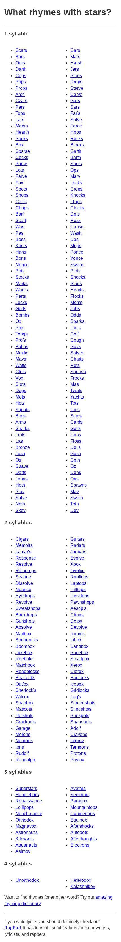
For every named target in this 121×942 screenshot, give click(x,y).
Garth (75, 151)
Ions (19, 747)
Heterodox (80, 880)
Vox (19, 378)
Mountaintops (83, 807)
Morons (22, 734)
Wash (76, 233)
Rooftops (79, 576)
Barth (75, 157)
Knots (21, 245)
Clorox (77, 671)
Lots (19, 170)
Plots (75, 270)
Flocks (77, 296)
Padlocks (79, 677)
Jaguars (78, 551)
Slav (19, 491)
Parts (20, 296)
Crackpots (25, 721)
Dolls (75, 447)
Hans (20, 252)
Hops (75, 132)
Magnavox (25, 826)
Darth (20, 69)
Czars (21, 100)
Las (19, 441)
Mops (75, 245)
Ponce (76, 252)
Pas (19, 233)
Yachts (77, 397)
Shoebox (79, 652)
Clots (20, 371)
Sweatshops (27, 608)
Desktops (79, 595)
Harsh (76, 63)
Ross (75, 220)
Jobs (75, 308)
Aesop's (78, 608)
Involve (77, 570)
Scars (21, 50)
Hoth (20, 485)
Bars (20, 56)
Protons (78, 753)
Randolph (25, 759)
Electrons (79, 845)
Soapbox (24, 703)
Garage (22, 728)
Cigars (22, 539)
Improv (77, 740)
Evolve (77, 558)
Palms (21, 346)
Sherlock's (25, 690)
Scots (76, 415)
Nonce (22, 264)
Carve (76, 94)
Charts (77, 359)
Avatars (78, 788)
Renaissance (28, 800)
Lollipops (24, 807)
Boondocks (26, 639)
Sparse (22, 151)
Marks (21, 283)
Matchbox (25, 665)
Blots (20, 415)
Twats (76, 390)
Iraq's (75, 696)
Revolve (23, 602)
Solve (76, 119)
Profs (20, 340)
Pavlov (77, 759)
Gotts (75, 428)
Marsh (21, 126)
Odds (75, 315)
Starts (76, 283)
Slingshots (80, 709)
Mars (75, 56)
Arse (20, 94)
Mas (74, 384)
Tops (20, 113)
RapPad (12, 927)
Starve (76, 88)
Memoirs (24, 545)
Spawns (78, 485)
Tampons (79, 747)
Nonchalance (28, 813)
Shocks (77, 277)
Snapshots (81, 721)
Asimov (22, 851)
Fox (19, 182)
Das (74, 239)
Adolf (75, 728)
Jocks (21, 302)
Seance (23, 576)
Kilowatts (24, 838)
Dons (75, 472)
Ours (20, 63)
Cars (75, 50)
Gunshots (25, 621)
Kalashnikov (82, 886)
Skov (20, 510)
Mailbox (23, 633)
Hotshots (24, 715)
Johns (21, 478)
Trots (20, 434)
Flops (76, 201)
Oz (73, 466)
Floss (75, 441)
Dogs (20, 390)
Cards (76, 422)
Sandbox (79, 646)
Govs (75, 346)
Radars (77, 545)
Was (19, 226)
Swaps (77, 264)
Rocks (76, 138)
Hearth (22, 132)
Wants (21, 289)
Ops (74, 170)
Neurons (24, 740)
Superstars (26, 788)
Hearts (77, 289)
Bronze (22, 447)
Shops (21, 195)
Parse (21, 163)
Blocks (77, 144)
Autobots (79, 832)
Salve (21, 497)
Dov (74, 510)
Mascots (23, 709)
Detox (76, 621)
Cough (77, 340)
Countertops (82, 813)
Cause (77, 226)
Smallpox (79, 658)
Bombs (22, 315)
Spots (21, 189)
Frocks (77, 378)
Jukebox (23, 652)
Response (25, 558)
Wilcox (22, 696)
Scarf (20, 220)
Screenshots (82, 703)
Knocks (77, 195)
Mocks (21, 352)
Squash (78, 371)
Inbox (75, 639)
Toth (74, 504)
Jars (74, 69)
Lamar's (23, 551)
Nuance (23, 589)
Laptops (78, 583)
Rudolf (22, 753)
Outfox (21, 684)
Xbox (75, 564)
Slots (20, 384)
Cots (75, 409)
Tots (74, 403)
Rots (75, 365)
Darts (20, 472)
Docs (75, 327)
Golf (74, 334)
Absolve (23, 627)
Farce (76, 126)
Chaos (77, 614)
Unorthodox (27, 880)
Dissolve (24, 583)
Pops (20, 81)
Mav (74, 491)
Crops (76, 189)
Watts (20, 365)
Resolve (23, 564)
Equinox (78, 820)
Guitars (77, 539)
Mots (20, 397)
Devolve (78, 627)
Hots (20, 403)
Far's (75, 113)
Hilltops (78, 589)
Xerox (76, 665)
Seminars (79, 794)
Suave (21, 466)
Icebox (77, 684)
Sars (75, 107)
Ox (18, 321)
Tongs (21, 334)
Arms (20, 422)
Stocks (22, 277)
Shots (76, 163)
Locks (76, 182)
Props (21, 88)
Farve (21, 176)
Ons (74, 478)
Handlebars (27, 794)
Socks (21, 138)
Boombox (25, 646)
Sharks (22, 428)
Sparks (77, 321)
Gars (75, 100)
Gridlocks (79, 690)
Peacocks (25, 677)
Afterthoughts (83, 838)
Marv (75, 176)
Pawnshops (82, 602)
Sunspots (79, 715)
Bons (20, 258)
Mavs (20, 359)
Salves (77, 352)
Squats (22, 409)
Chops (22, 207)
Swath (76, 497)
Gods (20, 308)
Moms (76, 302)
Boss (20, 239)
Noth (20, 504)
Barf (19, 214)
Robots (77, 633)
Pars (20, 107)
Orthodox (24, 820)
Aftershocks (82, 826)
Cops (20, 75)
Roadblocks (27, 671)
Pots (19, 270)
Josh (20, 453)
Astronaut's (26, 832)
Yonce (76, 258)
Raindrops (25, 570)
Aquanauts (26, 845)
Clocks (77, 207)
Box (19, 144)
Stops (76, 75)
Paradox (78, 800)
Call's (21, 201)
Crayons (78, 734)
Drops (76, 81)
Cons (75, 434)
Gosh (75, 453)
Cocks (21, 157)
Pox (19, 327)
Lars (19, 119)
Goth (75, 460)
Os (18, 460)
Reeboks (24, 658)
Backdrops (26, 614)
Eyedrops (25, 595)
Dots (75, 214)
